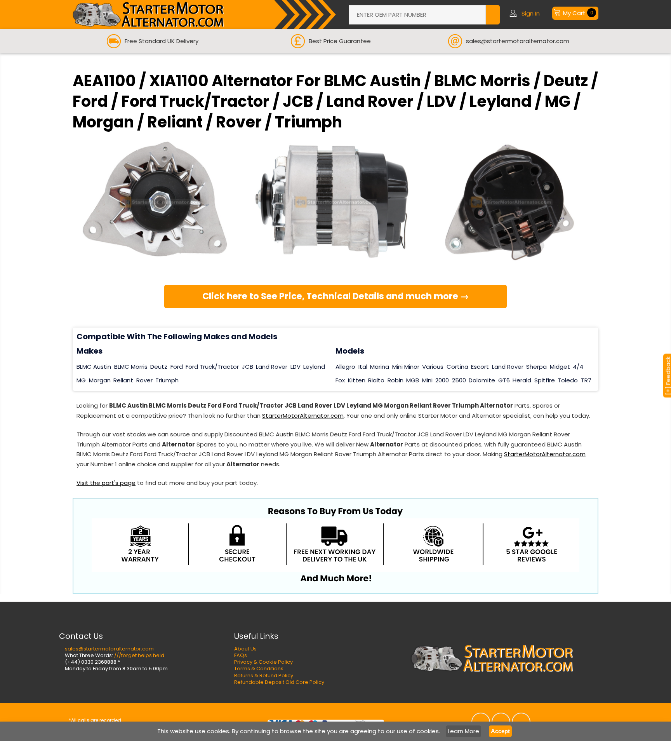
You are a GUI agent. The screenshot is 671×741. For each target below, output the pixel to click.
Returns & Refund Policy (263, 675)
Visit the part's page (106, 483)
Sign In (531, 13)
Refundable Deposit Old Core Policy (279, 682)
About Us (245, 648)
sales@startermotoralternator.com (109, 648)
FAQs (240, 655)
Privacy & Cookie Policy (263, 662)
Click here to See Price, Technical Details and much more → (335, 296)
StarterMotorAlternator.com (303, 415)
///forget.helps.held (139, 655)
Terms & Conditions (258, 668)
